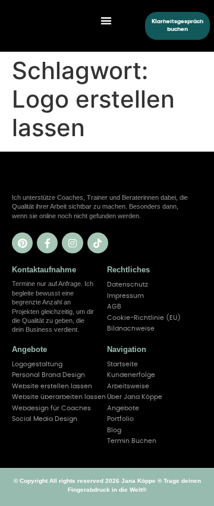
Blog (114, 430)
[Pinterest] (22, 242)
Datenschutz (127, 284)
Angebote (123, 408)
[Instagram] (72, 242)
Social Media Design (44, 419)
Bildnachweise (131, 328)
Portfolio (120, 419)
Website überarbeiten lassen (59, 397)
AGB (114, 306)
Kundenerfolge (131, 375)
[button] (106, 20)
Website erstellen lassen (52, 386)
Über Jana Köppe (134, 397)
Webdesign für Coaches (51, 408)
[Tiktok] (97, 242)
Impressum (125, 296)
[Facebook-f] (47, 242)
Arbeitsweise (128, 386)
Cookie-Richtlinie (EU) (144, 318)
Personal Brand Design (48, 375)
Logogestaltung (37, 364)
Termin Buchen (131, 441)
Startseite (122, 364)
